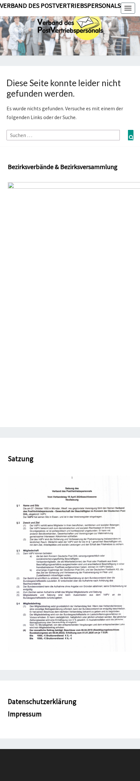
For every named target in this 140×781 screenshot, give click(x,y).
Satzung (20, 458)
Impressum (25, 713)
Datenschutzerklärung (42, 701)
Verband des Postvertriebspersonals (60, 5)
